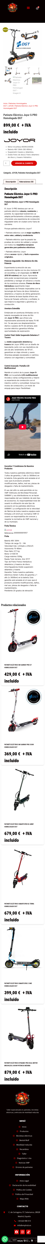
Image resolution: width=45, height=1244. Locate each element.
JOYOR (10, 106)
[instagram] (22, 1232)
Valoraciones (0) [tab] (26, 182)
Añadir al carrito (24, 163)
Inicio (5, 103)
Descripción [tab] (11, 182)
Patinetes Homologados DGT (29, 172)
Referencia (9, 533)
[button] (28, 7)
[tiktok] (28, 1232)
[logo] (13, 7)
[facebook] (16, 1232)
